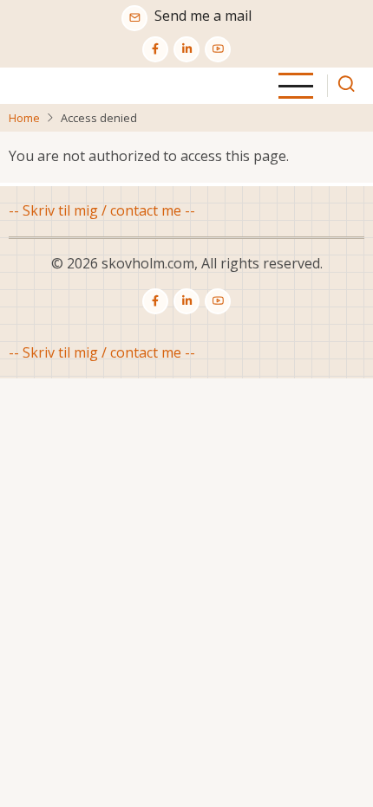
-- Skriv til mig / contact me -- (102, 210)
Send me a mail (203, 15)
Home (24, 118)
